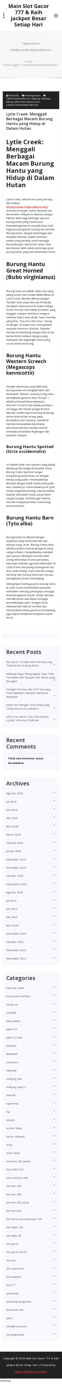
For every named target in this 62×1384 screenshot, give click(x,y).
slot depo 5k (13, 1235)
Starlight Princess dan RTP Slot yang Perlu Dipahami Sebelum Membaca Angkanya (28, 693)
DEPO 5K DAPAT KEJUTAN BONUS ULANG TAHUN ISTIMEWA (27, 718)
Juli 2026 (11, 801)
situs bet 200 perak (18, 1161)
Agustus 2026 (14, 793)
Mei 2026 (12, 818)
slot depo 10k (14, 1227)
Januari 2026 (13, 851)
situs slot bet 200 (17, 1177)
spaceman (12, 1293)
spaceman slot (15, 1309)
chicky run (12, 1004)
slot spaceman (15, 1268)
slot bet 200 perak (17, 1202)
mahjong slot (14, 1078)
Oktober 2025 (14, 875)
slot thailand (13, 1276)
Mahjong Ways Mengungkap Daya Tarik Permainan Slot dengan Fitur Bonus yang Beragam (30, 677)
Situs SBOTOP (15, 1169)
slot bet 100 (13, 1186)
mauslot (11, 1095)
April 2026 (12, 826)
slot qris (11, 1260)
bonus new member (18, 996)
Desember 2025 (16, 859)
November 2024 (16, 933)
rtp (8, 1111)
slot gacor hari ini (16, 1252)
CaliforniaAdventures (17, 98)
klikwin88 (11, 1054)
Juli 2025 (11, 900)
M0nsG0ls (13, 95)
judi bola (11, 1045)
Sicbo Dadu (13, 1153)
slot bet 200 (13, 1194)
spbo (9, 1318)
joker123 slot (14, 1037)
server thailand (15, 1136)
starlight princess (16, 1326)
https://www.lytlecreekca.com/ (27, 206)
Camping (35, 98)
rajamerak (12, 1103)
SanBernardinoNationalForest (22, 104)
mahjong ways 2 (16, 1087)
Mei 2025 (12, 917)
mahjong (11, 1070)
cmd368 (11, 1012)
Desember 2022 (16, 950)
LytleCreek (19, 101)
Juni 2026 (11, 809)
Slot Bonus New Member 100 (24, 1219)
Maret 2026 (13, 834)
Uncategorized (32, 95)
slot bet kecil (14, 1210)
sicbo (9, 1144)
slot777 (11, 1285)
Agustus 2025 (14, 892)
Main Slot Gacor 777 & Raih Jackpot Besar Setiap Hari (28, 15)
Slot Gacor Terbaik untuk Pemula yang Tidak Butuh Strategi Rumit (29, 663)
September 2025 (16, 884)
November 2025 (16, 867)
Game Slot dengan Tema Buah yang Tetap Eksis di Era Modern (27, 706)
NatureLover (33, 101)
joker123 (11, 1029)
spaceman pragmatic (19, 1301)
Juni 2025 (11, 909)
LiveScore (12, 1062)
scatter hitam (14, 1128)
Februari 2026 (14, 843)
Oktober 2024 (14, 942)
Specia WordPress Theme (31, 1371)
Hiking (9, 101)
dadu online (13, 1021)
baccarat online (15, 988)
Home (28, 61)
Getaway (45, 98)
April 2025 (12, 925)
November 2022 (16, 958)
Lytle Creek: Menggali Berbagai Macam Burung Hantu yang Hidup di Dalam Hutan (29, 121)
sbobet (10, 1120)
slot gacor (12, 1243)
